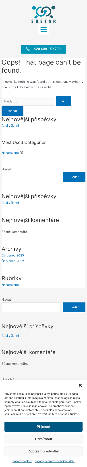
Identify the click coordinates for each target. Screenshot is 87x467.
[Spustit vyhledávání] (63, 101)
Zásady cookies (22, 461)
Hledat (6, 169)
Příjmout (43, 426)
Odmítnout (43, 439)
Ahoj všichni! (11, 125)
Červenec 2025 (13, 255)
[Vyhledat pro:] (36, 101)
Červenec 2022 (13, 261)
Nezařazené (10, 152)
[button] (80, 385)
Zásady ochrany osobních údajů (55, 461)
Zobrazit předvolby (43, 451)
